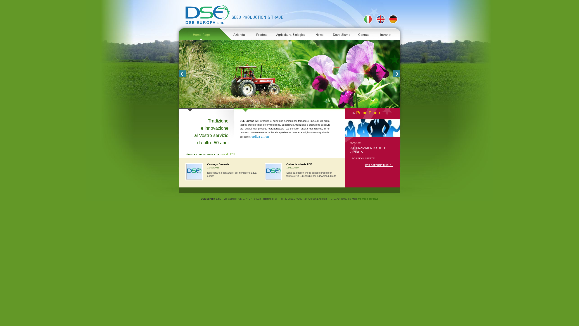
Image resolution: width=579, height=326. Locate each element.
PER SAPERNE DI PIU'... (379, 165)
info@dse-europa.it (368, 198)
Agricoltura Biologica (290, 34)
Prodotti (261, 34)
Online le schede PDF (299, 164)
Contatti (363, 34)
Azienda (239, 34)
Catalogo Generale (218, 164)
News (319, 34)
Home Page (201, 34)
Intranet (385, 34)
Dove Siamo (341, 34)
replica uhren (259, 136)
